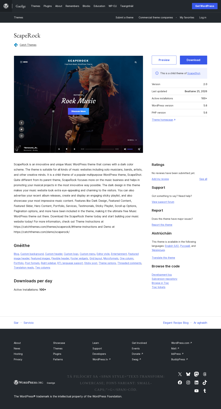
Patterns (58, 359)
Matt (175, 348)
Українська (158, 250)
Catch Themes (28, 44)
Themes (18, 17)
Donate (137, 353)
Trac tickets (158, 287)
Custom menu (87, 253)
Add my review (160, 178)
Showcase (59, 342)
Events (136, 348)
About (17, 342)
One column (126, 258)
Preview (164, 60)
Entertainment (119, 253)
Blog (16, 253)
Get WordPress (204, 6)
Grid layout (95, 258)
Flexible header (60, 258)
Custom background (32, 253)
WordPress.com (181, 342)
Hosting (18, 353)
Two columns (42, 267)
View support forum (163, 201)
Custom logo (71, 253)
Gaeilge (51, 382)
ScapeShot (193, 73)
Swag (136, 359)
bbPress (177, 353)
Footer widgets (79, 258)
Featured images (40, 258)
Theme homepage (162, 119)
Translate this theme (163, 257)
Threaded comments (129, 263)
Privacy (18, 359)
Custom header (54, 253)
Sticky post (90, 263)
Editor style (103, 253)
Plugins (57, 353)
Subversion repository (164, 278)
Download (193, 60)
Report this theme (162, 224)
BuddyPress (179, 359)
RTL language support (70, 263)
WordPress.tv (102, 359)
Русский (185, 245)
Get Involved (139, 342)
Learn (96, 342)
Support (97, 348)
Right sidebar (48, 263)
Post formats (32, 263)
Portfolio (19, 263)
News (17, 348)
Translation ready (24, 267)
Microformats (110, 258)
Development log (162, 274)
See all (203, 178)
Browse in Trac (160, 282)
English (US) (172, 245)
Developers (99, 353)
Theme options (107, 263)
